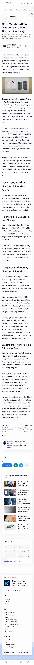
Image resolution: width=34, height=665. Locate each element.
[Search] (21, 2)
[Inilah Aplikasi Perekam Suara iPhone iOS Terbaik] (10, 501)
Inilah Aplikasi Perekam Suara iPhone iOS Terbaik (24, 501)
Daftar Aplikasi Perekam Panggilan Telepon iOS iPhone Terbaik (24, 518)
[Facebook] (6, 590)
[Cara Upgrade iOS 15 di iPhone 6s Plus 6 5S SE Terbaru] (10, 492)
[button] (28, 2)
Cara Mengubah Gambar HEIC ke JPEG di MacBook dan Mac (23, 484)
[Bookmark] (24, 2)
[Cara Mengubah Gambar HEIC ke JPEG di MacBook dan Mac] (10, 484)
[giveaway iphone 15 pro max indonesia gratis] (17, 85)
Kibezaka (8, 3)
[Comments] (28, 662)
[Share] (21, 662)
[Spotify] (13, 590)
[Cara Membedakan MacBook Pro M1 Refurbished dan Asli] (10, 509)
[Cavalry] (12, 10)
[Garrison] (24, 10)
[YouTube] (18, 590)
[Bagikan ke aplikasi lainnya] (26, 465)
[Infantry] (6, 10)
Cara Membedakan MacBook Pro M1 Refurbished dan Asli (24, 510)
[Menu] (13, 662)
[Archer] (18, 10)
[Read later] (26, 45)
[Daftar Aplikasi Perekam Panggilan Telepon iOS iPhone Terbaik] (10, 518)
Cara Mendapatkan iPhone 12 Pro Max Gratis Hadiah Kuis (24, 527)
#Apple (5, 457)
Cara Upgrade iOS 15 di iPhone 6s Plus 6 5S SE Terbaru (23, 493)
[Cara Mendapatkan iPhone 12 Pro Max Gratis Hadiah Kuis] (10, 527)
